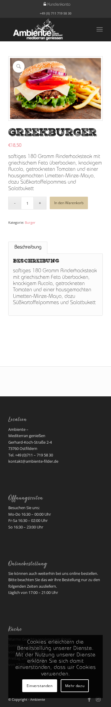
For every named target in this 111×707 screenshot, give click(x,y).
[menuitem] (57, 4)
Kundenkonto (58, 5)
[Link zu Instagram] (98, 699)
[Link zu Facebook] (89, 699)
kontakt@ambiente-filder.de (33, 461)
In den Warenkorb (68, 202)
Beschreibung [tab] (28, 247)
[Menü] (99, 29)
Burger (30, 222)
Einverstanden (40, 685)
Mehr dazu (74, 685)
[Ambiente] (46, 29)
